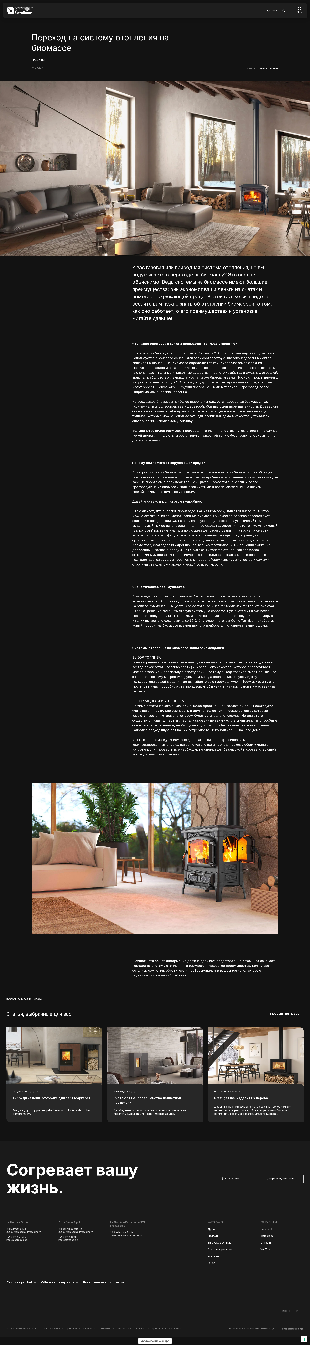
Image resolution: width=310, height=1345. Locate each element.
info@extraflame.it (68, 1239)
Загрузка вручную (219, 1242)
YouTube (265, 1249)
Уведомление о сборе (155, 1341)
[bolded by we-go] (293, 1329)
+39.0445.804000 (16, 1236)
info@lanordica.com (17, 1239)
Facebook (264, 68)
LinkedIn (265, 1242)
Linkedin (274, 68)
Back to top (290, 1311)
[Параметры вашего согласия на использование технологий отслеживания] (304, 1339)
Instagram (266, 1235)
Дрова (212, 1229)
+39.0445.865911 (67, 1236)
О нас (211, 1263)
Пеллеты (213, 1235)
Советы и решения (220, 1249)
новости (213, 1256)
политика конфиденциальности (244, 1329)
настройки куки (268, 1329)
